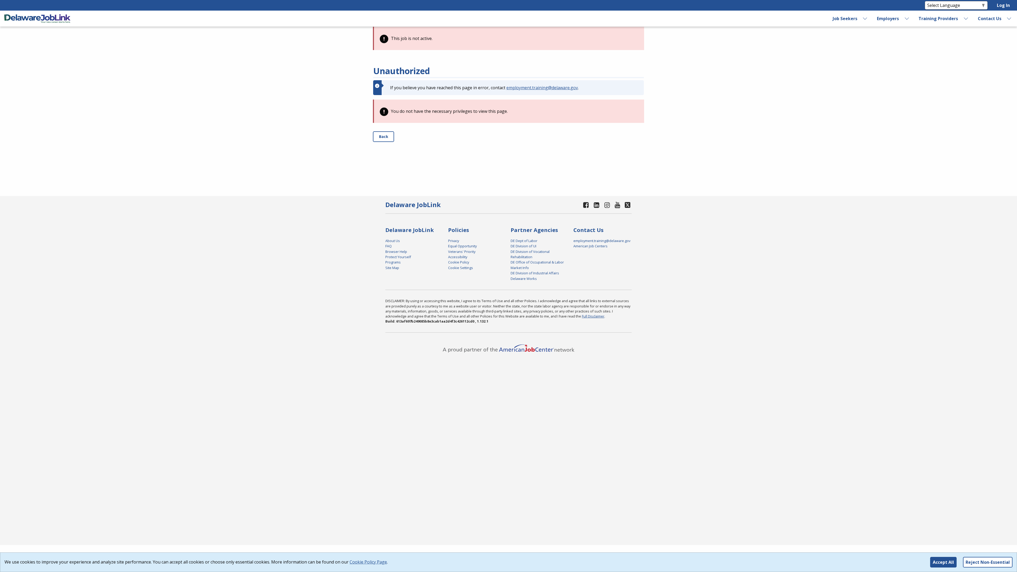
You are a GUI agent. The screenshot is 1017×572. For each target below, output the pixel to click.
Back (383, 136)
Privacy (453, 240)
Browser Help (396, 251)
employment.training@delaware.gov (542, 88)
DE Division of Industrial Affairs (535, 273)
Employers (888, 18)
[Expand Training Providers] (966, 18)
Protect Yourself (398, 256)
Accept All (943, 562)
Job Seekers (845, 18)
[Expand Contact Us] (1009, 18)
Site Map (392, 267)
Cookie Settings (460, 267)
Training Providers (938, 18)
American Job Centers (590, 246)
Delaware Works (524, 278)
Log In (1003, 5)
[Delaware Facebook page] (586, 204)
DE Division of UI (523, 246)
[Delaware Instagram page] (607, 204)
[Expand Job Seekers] (865, 18)
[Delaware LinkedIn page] (596, 204)
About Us (392, 240)
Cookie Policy (458, 262)
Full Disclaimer (593, 316)
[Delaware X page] (627, 204)
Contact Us (989, 18)
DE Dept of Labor (524, 240)
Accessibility (457, 256)
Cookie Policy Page (368, 562)
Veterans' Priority (461, 251)
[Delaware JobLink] (37, 18)
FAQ (388, 246)
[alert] (508, 38)
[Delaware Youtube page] (617, 204)
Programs (393, 262)
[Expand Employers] (907, 18)
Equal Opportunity (462, 246)
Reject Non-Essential (988, 562)
